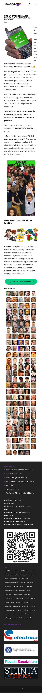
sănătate (27, 614)
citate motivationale (20, 575)
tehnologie (8, 618)
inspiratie (27, 594)
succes (20, 614)
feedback (22, 590)
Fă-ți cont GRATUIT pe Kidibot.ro (21, 281)
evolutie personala (11, 590)
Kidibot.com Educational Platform (20, 481)
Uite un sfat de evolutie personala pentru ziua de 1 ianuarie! (17, 18)
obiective (8, 606)
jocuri (27, 598)
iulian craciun (19, 598)
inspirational (9, 598)
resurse (19, 610)
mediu (7, 602)
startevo (7, 614)
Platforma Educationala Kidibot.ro (20, 493)
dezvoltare (25, 579)
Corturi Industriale (13, 473)
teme (15, 618)
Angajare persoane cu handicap (19, 469)
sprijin (33, 610)
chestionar (8, 575)
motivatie (26, 602)
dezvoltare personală (11, 582)
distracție (30, 582)
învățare (22, 618)
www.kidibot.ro (18, 274)
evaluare (29, 586)
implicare (8, 594)
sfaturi (27, 610)
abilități (7, 571)
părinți (33, 606)
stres (14, 614)
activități (14, 571)
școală (29, 618)
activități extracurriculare (27, 571)
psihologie (25, 606)
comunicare (32, 575)
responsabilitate (10, 610)
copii (6, 579)
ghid (28, 590)
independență (17, 594)
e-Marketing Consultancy (16, 477)
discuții (23, 582)
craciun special (15, 579)
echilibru (8, 586)
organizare (16, 606)
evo (5, 22)
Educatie (15, 586)
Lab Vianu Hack (12, 489)
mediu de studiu (16, 602)
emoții (22, 586)
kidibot (33, 598)
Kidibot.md (10, 485)
